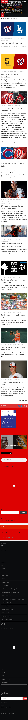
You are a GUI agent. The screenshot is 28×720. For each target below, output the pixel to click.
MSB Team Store (6, 616)
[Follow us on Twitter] (21, 406)
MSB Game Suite (6, 595)
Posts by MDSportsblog (7, 537)
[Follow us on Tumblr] (26, 406)
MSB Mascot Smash (8, 606)
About (3, 568)
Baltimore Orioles (6, 199)
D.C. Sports (4, 38)
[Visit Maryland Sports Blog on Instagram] (2, 694)
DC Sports (4, 105)
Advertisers (3, 562)
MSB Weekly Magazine (8, 619)
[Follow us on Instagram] (24, 406)
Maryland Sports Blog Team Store (10, 592)
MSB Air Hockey (7, 602)
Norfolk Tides (5, 201)
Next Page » (23, 400)
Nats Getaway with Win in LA (11, 43)
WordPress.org (5, 682)
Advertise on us (6, 572)
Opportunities (6, 585)
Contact (2, 559)
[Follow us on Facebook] (19, 406)
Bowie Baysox (17, 199)
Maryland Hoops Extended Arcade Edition (13, 599)
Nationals (12, 38)
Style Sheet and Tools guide (3, 545)
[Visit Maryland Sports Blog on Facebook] (4, 624)
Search (3, 510)
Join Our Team (4, 550)
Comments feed (6, 679)
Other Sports (20, 38)
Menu (6, 15)
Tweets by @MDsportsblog (7, 713)
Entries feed (5, 675)
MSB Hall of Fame (6, 612)
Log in (3, 672)
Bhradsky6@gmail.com (6, 707)
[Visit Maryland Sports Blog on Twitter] (2, 624)
